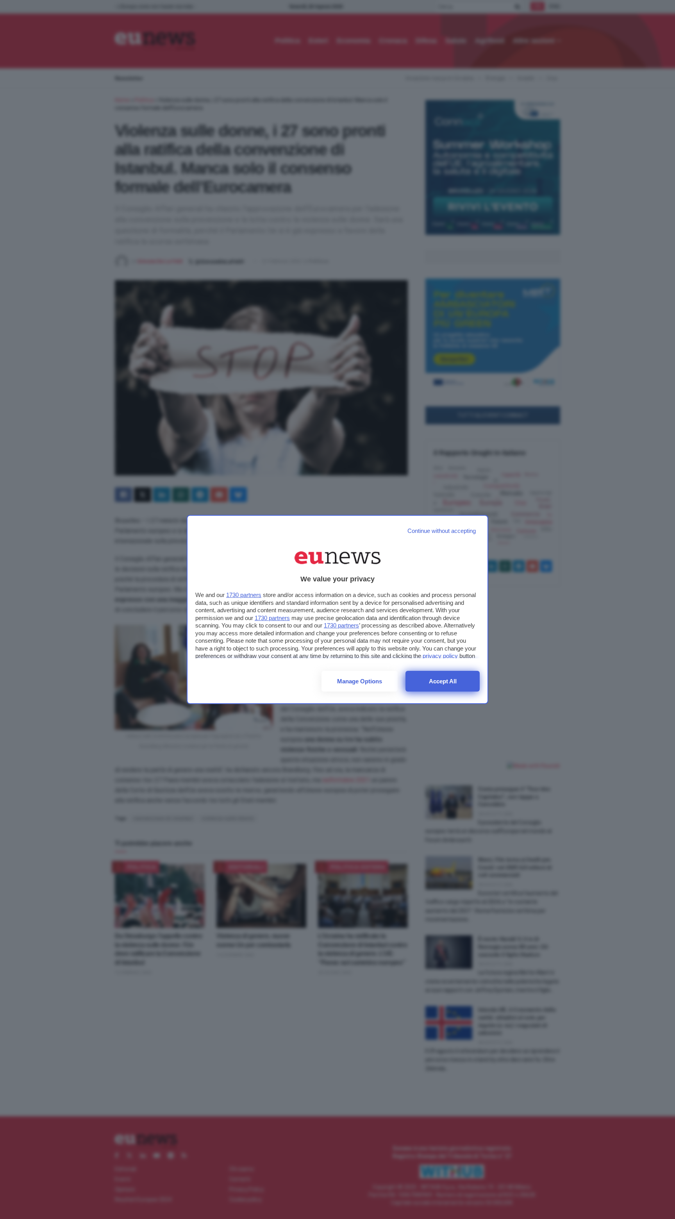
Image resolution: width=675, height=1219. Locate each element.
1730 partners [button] (243, 595)
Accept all (443, 681)
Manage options (359, 681)
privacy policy (440, 655)
